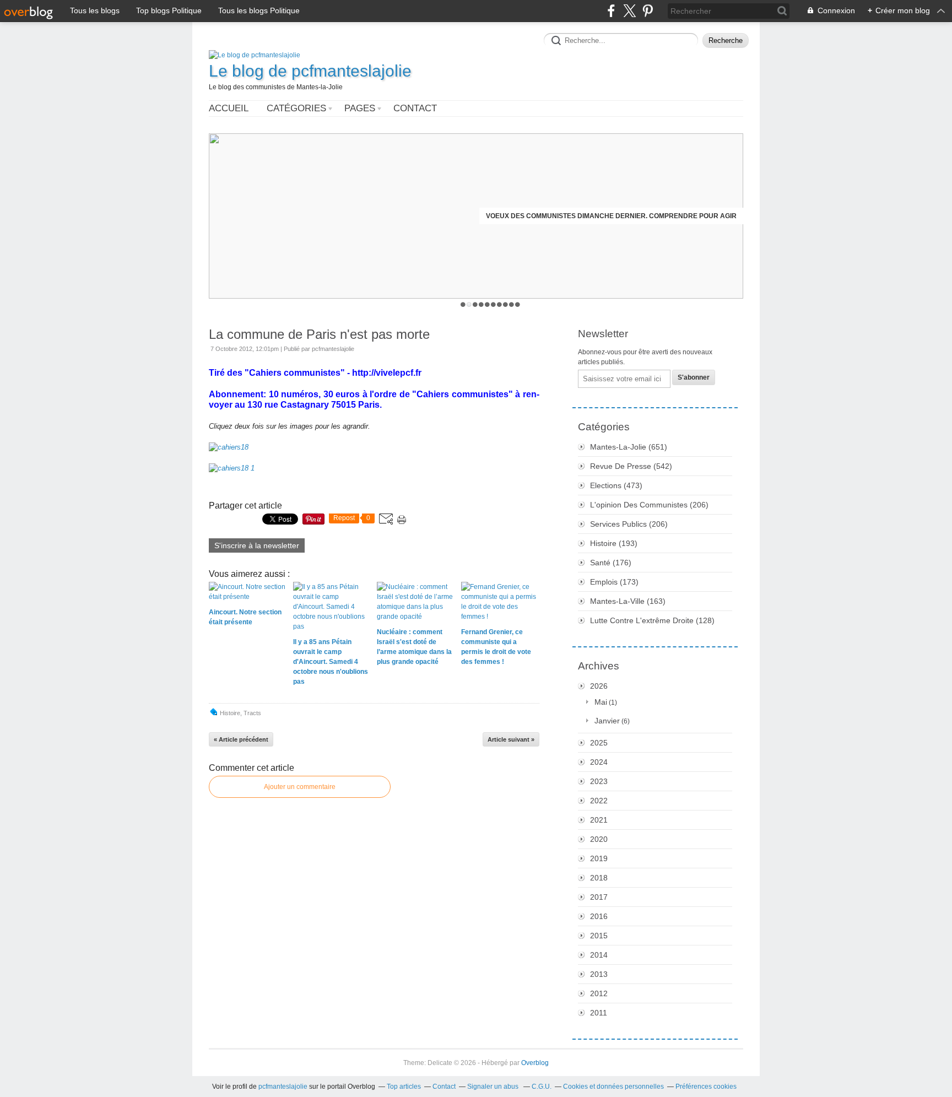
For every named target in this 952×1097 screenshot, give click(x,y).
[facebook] (611, 10)
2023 (599, 781)
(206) (649, 504)
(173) (614, 581)
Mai (600, 702)
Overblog (535, 1063)
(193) (613, 543)
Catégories (296, 108)
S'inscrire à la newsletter (256, 545)
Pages (359, 108)
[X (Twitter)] (629, 10)
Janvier (607, 720)
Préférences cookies (706, 1086)
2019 (599, 858)
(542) (631, 466)
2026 (599, 686)
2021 (599, 819)
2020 (599, 839)
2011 (598, 1012)
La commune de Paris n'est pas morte (319, 334)
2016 (599, 916)
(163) (628, 601)
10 (517, 304)
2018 (599, 877)
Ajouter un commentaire (300, 787)
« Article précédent (241, 739)
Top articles (404, 1086)
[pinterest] (647, 10)
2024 (599, 762)
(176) (610, 562)
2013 (599, 974)
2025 (599, 742)
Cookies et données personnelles (613, 1086)
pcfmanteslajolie (282, 1086)
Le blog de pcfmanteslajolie (310, 71)
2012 (599, 993)
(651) (628, 446)
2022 (599, 800)
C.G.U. (541, 1086)
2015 (599, 935)
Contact (415, 108)
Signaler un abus (493, 1086)
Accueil (228, 108)
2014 (599, 954)
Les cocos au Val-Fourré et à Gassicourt (658, 216)
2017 (599, 897)
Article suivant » (511, 739)
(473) (616, 485)
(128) (652, 620)
